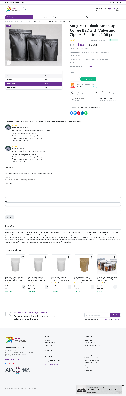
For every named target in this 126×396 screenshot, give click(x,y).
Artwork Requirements (91, 357)
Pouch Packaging (14, 21)
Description (9, 226)
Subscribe (115, 315)
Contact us (87, 63)
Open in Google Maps (12, 359)
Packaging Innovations (58, 17)
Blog (46, 348)
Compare (23, 260)
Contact (23, 2)
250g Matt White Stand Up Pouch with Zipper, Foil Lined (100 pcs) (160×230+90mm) (60, 278)
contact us (103, 70)
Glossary (86, 365)
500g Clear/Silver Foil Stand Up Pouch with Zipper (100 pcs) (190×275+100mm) (107, 278)
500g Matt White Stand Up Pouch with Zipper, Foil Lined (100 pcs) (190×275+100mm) (14, 278)
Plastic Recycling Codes (91, 360)
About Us (48, 340)
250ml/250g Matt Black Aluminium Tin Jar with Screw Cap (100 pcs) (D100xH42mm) (103, 390)
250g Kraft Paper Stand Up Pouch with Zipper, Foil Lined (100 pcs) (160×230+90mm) (83, 278)
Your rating (9, 177)
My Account (48, 350)
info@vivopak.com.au (97, 87)
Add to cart (89, 79)
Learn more (88, 66)
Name (7, 201)
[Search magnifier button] (90, 9)
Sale (93, 17)
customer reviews (83, 40)
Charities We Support (90, 363)
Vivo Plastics (88, 370)
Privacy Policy (116, 319)
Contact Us (48, 345)
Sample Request (89, 355)
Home (6, 21)
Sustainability (84, 17)
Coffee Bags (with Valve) (95, 107)
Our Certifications (14, 2)
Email (6, 209)
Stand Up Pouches (25, 21)
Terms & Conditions (106, 319)
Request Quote (72, 17)
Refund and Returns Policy (92, 345)
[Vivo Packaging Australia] (12, 9)
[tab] (9, 226)
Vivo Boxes (87, 368)
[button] (23, 257)
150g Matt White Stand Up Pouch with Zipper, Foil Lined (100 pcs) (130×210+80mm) (37, 278)
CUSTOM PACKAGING (115, 2)
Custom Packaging (41, 17)
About (6, 2)
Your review (9, 183)
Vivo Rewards (102, 17)
